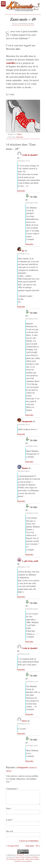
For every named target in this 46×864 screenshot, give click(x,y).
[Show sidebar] (3, 3)
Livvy (24, 720)
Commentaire (12, 788)
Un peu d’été (13, 845)
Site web (9, 831)
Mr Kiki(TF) (20, 855)
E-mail (9, 819)
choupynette (27, 421)
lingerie (19, 134)
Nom (9, 808)
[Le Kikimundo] (23, 12)
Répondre (21, 190)
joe (23, 250)
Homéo (25, 468)
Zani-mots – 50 (32, 845)
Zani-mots (19, 137)
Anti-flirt (10, 63)
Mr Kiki (31, 24)
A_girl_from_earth (30, 560)
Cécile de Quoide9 (29, 154)
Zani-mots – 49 (23, 19)
